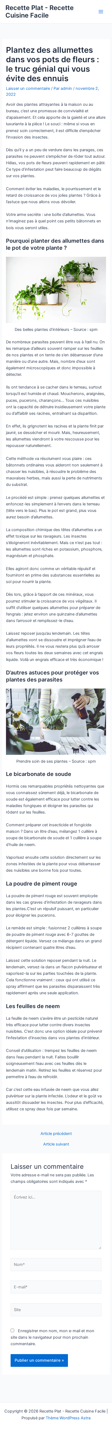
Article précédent (56, 1134)
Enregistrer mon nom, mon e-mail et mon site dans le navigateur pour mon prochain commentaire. (52, 1337)
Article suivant (56, 1144)
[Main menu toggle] (101, 11)
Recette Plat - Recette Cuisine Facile (39, 11)
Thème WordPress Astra (68, 1418)
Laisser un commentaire (28, 88)
